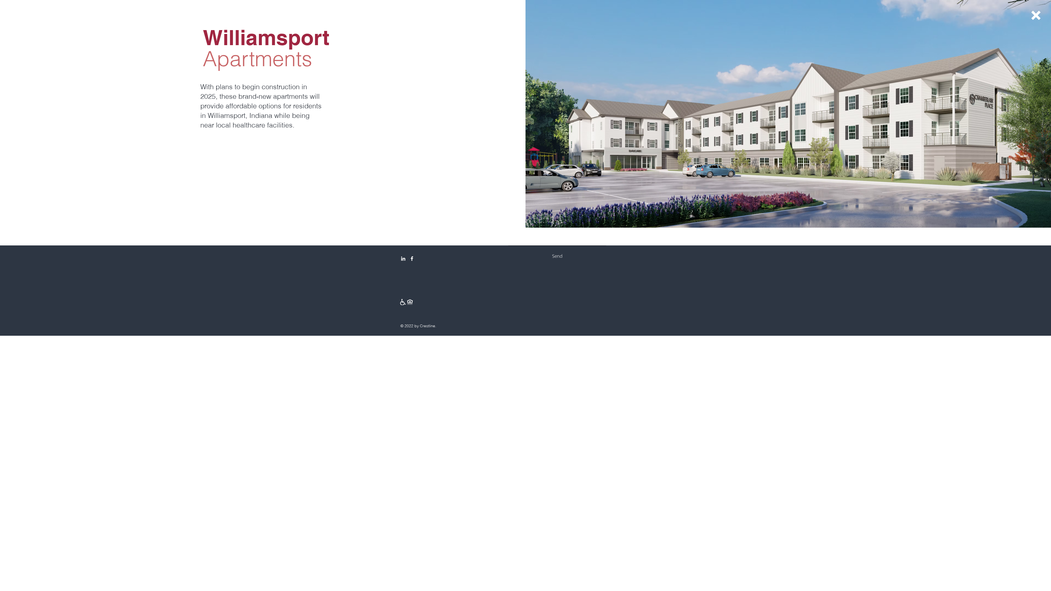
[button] (1036, 15)
